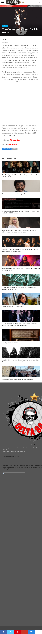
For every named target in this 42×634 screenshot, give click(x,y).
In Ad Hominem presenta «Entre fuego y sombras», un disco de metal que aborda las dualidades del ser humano (20, 361)
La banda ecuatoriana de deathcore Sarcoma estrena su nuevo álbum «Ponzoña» (19, 288)
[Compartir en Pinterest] (17, 632)
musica (15, 148)
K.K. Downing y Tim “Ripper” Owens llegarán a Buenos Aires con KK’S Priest (20, 175)
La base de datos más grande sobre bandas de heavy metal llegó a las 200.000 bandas (20, 212)
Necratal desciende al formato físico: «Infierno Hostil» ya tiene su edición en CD (21, 269)
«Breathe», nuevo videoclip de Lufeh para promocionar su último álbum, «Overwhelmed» (20, 250)
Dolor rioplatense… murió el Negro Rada (14, 194)
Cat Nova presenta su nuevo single (13, 306)
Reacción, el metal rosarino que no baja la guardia (17, 379)
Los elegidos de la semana (10, 343)
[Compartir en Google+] (24, 632)
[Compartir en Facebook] (3, 632)
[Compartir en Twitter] (10, 632)
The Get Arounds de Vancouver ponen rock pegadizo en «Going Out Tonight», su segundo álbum (19, 324)
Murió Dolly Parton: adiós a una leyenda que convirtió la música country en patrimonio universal (19, 231)
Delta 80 (5, 39)
